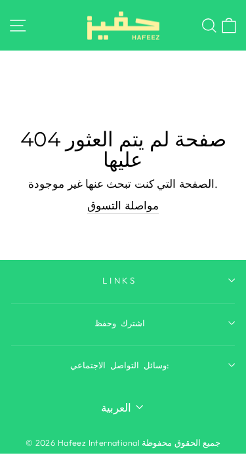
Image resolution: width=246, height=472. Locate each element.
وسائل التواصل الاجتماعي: (119, 365)
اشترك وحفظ (119, 323)
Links (120, 280)
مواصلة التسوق (122, 205)
